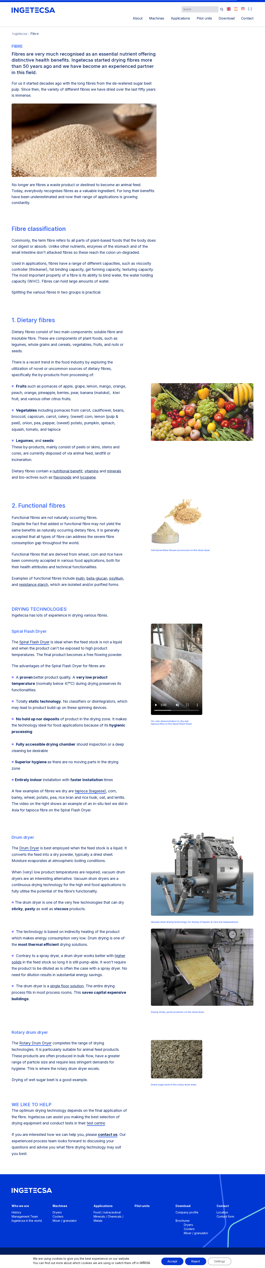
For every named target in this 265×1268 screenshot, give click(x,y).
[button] (221, 9)
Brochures (183, 1220)
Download (227, 18)
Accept (172, 1261)
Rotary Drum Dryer (35, 1043)
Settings (219, 1261)
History (16, 1212)
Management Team (25, 1216)
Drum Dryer (29, 848)
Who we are (20, 1206)
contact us (107, 1134)
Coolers (58, 1216)
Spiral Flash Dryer (34, 642)
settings (145, 1262)
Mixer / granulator (65, 1220)
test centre (96, 1123)
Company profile (187, 1212)
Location (222, 1212)
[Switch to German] (243, 9)
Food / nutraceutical (107, 1212)
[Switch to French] (250, 9)
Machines (156, 18)
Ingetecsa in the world (27, 1220)
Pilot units (204, 18)
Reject (195, 1261)
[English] (229, 9)
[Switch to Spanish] (236, 9)
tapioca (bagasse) (90, 791)
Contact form (225, 1216)
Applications (180, 18)
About (137, 18)
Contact (247, 18)
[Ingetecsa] (33, 10)
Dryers (57, 1212)
